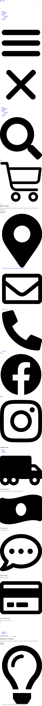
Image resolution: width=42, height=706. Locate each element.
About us (3, 18)
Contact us (3, 19)
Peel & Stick (4, 13)
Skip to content (2, 0)
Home (3, 11)
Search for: (2, 636)
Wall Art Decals (4, 12)
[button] (21, 63)
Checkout (5, 16)
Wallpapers (4, 14)
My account (6, 112)
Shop (3, 111)
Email (1, 642)
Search (15, 636)
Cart (4, 17)
